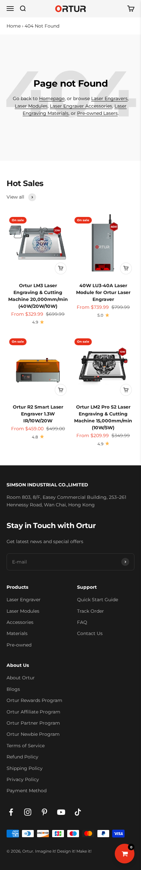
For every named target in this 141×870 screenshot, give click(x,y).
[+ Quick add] (61, 268)
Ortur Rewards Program (34, 700)
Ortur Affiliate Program (33, 712)
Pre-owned (19, 645)
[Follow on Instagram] (27, 812)
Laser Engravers (109, 98)
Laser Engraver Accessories (81, 106)
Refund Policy (22, 757)
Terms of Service (26, 746)
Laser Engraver (24, 600)
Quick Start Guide (97, 600)
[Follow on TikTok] (77, 812)
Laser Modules (31, 106)
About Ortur (21, 678)
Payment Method (27, 791)
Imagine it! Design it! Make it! (63, 851)
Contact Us (90, 633)
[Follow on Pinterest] (44, 812)
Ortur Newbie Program (33, 734)
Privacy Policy (23, 779)
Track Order (90, 611)
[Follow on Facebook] (11, 812)
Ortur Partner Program (33, 723)
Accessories (20, 622)
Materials (17, 633)
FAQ (82, 622)
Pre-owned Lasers (97, 113)
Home (14, 26)
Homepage (52, 98)
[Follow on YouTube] (61, 812)
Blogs (13, 689)
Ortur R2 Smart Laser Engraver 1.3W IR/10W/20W (38, 414)
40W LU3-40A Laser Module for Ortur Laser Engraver (103, 292)
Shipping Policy (25, 768)
